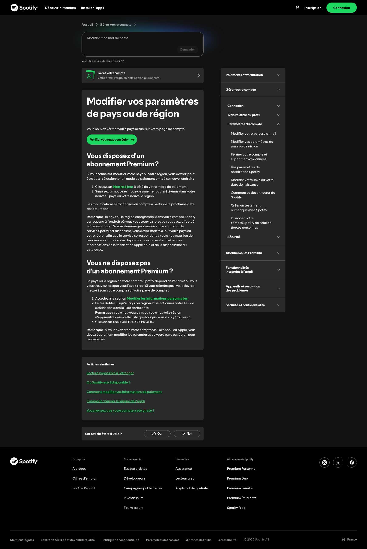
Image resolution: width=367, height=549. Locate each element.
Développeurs (134, 478)
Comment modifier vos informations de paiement (124, 391)
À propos (79, 468)
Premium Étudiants (241, 497)
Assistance (183, 468)
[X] (338, 462)
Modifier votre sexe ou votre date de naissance (252, 182)
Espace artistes (135, 468)
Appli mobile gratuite (191, 488)
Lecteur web (185, 478)
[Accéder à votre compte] (197, 75)
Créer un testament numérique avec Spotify (249, 207)
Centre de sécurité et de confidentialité (68, 540)
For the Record (83, 488)
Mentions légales (22, 540)
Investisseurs (133, 497)
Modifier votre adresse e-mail (253, 133)
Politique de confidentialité (120, 540)
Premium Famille (240, 488)
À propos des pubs (199, 540)
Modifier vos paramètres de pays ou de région (252, 144)
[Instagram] (324, 462)
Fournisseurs (133, 507)
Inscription (312, 7)
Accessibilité (227, 540)
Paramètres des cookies (162, 540)
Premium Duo (237, 478)
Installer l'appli (92, 7)
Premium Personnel (241, 468)
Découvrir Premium (60, 7)
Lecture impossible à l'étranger (110, 373)
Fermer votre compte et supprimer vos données (249, 156)
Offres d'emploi (84, 478)
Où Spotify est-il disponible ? (108, 382)
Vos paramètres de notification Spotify (245, 169)
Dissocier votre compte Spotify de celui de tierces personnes (251, 223)
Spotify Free (236, 507)
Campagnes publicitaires (143, 488)
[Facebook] (352, 462)
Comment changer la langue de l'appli (116, 401)
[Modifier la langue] (297, 7)
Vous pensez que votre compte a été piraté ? (120, 410)
